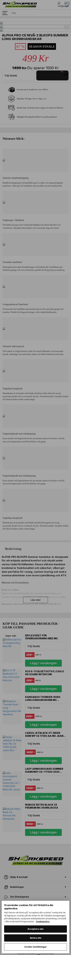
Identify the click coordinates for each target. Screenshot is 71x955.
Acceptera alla (35, 929)
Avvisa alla (35, 938)
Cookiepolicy (43, 921)
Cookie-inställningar (35, 947)
